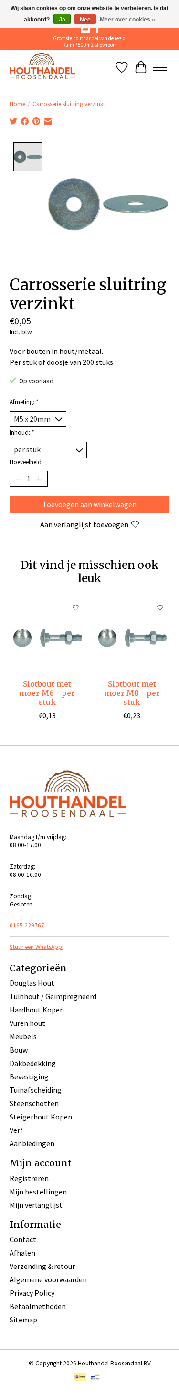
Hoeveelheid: (26, 462)
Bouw (19, 1050)
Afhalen (22, 1252)
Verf (16, 1130)
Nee (85, 19)
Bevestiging (29, 1076)
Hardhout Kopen (37, 1009)
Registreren (29, 1178)
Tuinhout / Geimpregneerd (53, 996)
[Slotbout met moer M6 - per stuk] (47, 636)
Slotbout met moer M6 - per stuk (47, 693)
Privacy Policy (32, 1293)
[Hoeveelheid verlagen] (18, 478)
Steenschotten (34, 1103)
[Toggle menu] (159, 67)
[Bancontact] (95, 1378)
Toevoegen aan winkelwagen (89, 504)
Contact (23, 1239)
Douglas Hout (32, 983)
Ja (62, 19)
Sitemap (23, 1319)
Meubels (23, 1036)
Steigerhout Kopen (41, 1116)
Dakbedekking (33, 1063)
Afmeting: (24, 402)
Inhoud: (22, 432)
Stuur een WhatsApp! (36, 947)
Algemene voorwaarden (48, 1279)
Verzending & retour (42, 1266)
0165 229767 (27, 925)
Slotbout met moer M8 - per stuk (132, 693)
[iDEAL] (80, 1378)
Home (17, 104)
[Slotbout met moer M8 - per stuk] (132, 636)
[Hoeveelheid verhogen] (38, 478)
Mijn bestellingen (38, 1191)
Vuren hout (27, 1023)
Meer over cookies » (127, 19)
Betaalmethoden (38, 1306)
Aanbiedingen (32, 1143)
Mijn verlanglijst (36, 1205)
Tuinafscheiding (36, 1090)
